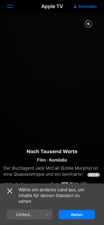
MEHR (93, 175)
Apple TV (52, 6)
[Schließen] (9, 191)
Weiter (77, 214)
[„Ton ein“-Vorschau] (88, 24)
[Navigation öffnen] (13, 6)
